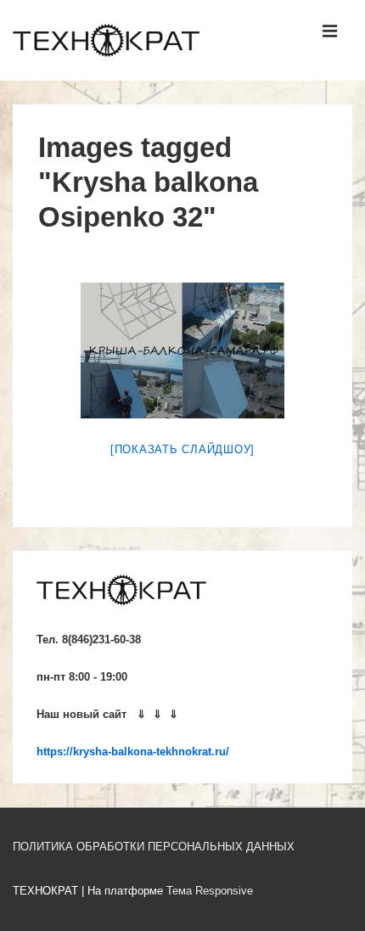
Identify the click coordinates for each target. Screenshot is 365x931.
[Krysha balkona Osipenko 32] (182, 350)
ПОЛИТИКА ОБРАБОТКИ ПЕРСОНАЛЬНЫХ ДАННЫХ (154, 846)
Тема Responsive (209, 890)
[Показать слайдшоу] (182, 449)
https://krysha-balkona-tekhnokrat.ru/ (132, 751)
